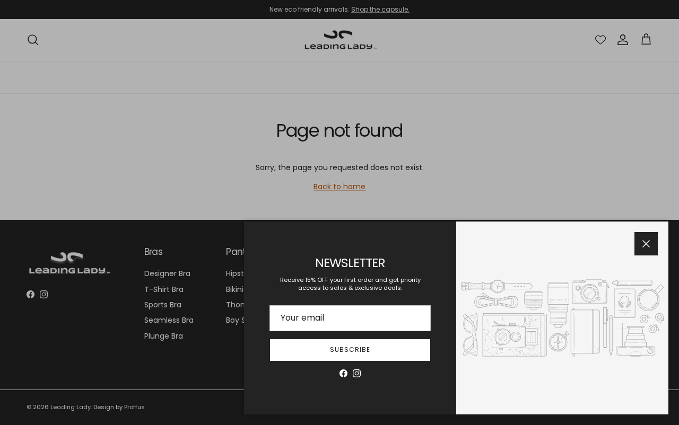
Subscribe (350, 349)
